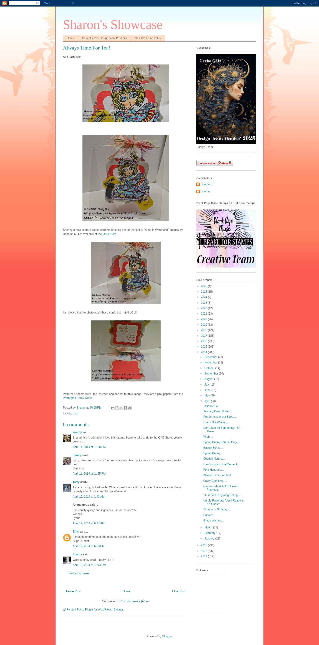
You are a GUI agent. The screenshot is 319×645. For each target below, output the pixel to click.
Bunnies (208, 515)
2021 (204, 313)
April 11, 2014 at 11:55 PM (89, 473)
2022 (204, 308)
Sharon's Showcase (113, 24)
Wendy (77, 432)
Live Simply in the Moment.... (221, 464)
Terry (76, 481)
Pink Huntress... (213, 469)
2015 (204, 346)
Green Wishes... (213, 520)
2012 (204, 551)
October (209, 368)
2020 (204, 319)
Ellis (76, 531)
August (209, 379)
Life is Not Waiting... (216, 422)
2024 (204, 297)
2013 (204, 545)
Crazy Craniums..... (215, 480)
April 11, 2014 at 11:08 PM (89, 447)
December (211, 357)
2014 (204, 352)
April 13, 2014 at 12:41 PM (89, 565)
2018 (204, 330)
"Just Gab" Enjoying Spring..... (222, 495)
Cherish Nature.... (214, 458)
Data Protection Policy (148, 38)
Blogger (167, 636)
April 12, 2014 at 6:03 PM (89, 546)
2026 (204, 286)
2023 (204, 302)
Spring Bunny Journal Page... (221, 442)
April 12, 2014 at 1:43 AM (89, 496)
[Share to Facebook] (125, 408)
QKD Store (109, 234)
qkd (75, 413)
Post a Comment (79, 573)
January (209, 538)
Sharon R (206, 184)
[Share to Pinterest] (129, 408)
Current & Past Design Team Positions (104, 38)
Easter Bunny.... (213, 447)
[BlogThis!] (117, 408)
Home (70, 38)
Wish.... (208, 436)
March (208, 527)
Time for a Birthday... (216, 509)
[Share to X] (121, 408)
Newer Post (73, 591)
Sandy (77, 455)
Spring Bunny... (213, 453)
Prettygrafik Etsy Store (77, 397)
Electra (77, 554)
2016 (204, 341)
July (207, 384)
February (210, 532)
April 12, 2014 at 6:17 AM (89, 523)
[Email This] (113, 408)
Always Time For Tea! (217, 475)
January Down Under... (217, 411)
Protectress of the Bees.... (220, 416)
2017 (204, 335)
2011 (204, 556)
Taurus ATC (210, 405)
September (211, 373)
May (207, 395)
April (207, 401)
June (207, 390)
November (211, 362)
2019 (204, 324)
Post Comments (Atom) (135, 601)
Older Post (179, 591)
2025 (204, 291)
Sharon (205, 191)
